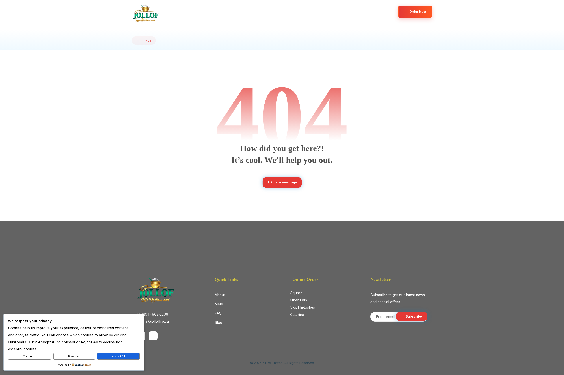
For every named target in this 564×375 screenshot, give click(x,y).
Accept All (118, 356)
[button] (375, 11)
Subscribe (414, 316)
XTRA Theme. (273, 363)
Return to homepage (282, 182)
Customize (29, 356)
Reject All (74, 356)
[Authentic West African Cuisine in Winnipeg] (145, 13)
